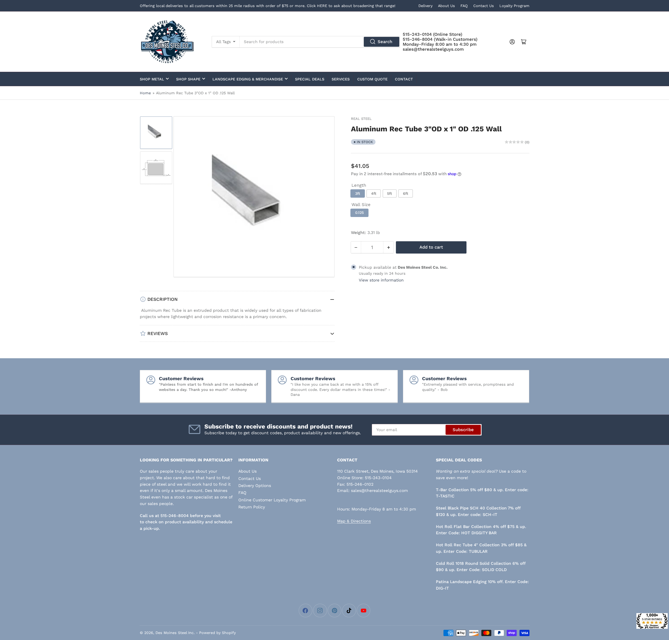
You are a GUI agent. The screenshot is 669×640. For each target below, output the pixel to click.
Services (341, 79)
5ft (389, 193)
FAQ (464, 6)
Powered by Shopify (217, 633)
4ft (373, 193)
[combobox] (320, 42)
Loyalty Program (514, 6)
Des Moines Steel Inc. (175, 633)
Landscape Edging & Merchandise (247, 79)
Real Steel (361, 119)
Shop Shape (188, 79)
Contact (404, 79)
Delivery (425, 6)
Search (385, 41)
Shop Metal (152, 79)
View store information (381, 280)
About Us (446, 6)
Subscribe (463, 429)
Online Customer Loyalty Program (272, 499)
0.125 (359, 213)
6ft (405, 193)
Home (145, 93)
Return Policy (251, 506)
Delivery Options (254, 485)
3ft (357, 193)
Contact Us (483, 6)
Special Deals (309, 79)
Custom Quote (372, 79)
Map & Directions (354, 521)
